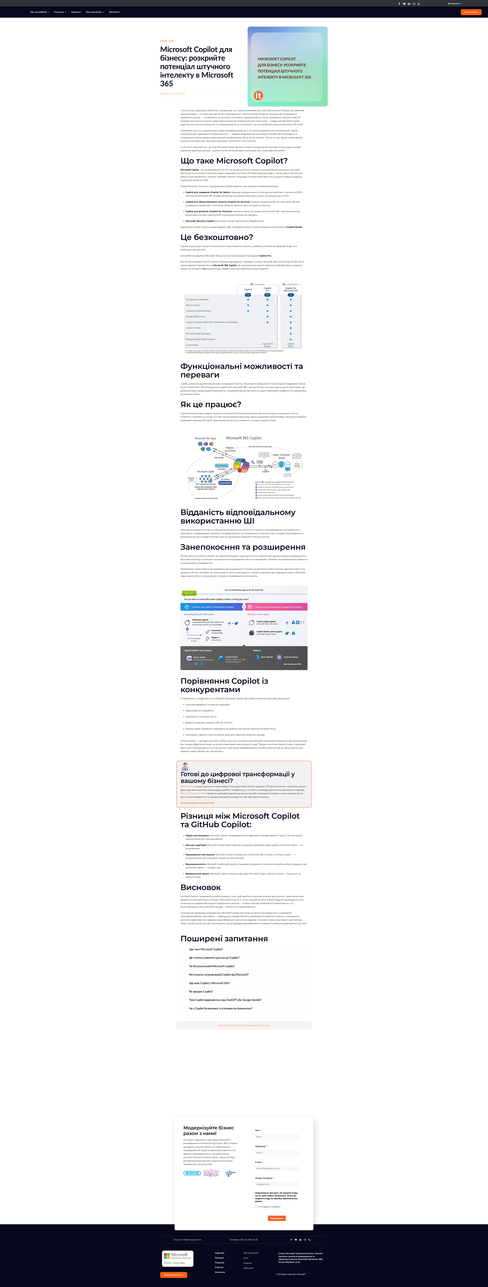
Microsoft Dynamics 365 (193, 793)
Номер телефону (263, 1178)
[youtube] (404, 4)
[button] (244, 949)
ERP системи (188, 786)
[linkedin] (409, 4)
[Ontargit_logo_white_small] (15, 10)
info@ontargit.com (191, 1240)
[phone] (419, 4)
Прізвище (260, 1146)
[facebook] (399, 4)
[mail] (414, 4)
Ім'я (257, 1130)
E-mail (258, 1162)
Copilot (163, 41)
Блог (171, 41)
